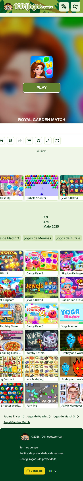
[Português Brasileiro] (53, 471)
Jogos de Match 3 (64, 416)
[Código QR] (10, 140)
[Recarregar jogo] (38, 140)
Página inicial (12, 416)
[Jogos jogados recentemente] (64, 7)
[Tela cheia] (57, 140)
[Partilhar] (20, 140)
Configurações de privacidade (38, 459)
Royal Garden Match (17, 422)
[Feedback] (29, 140)
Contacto (36, 471)
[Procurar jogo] (75, 7)
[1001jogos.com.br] (28, 6)
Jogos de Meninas (37, 238)
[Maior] (48, 140)
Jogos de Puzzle (68, 238)
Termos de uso (29, 447)
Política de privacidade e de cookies (41, 453)
